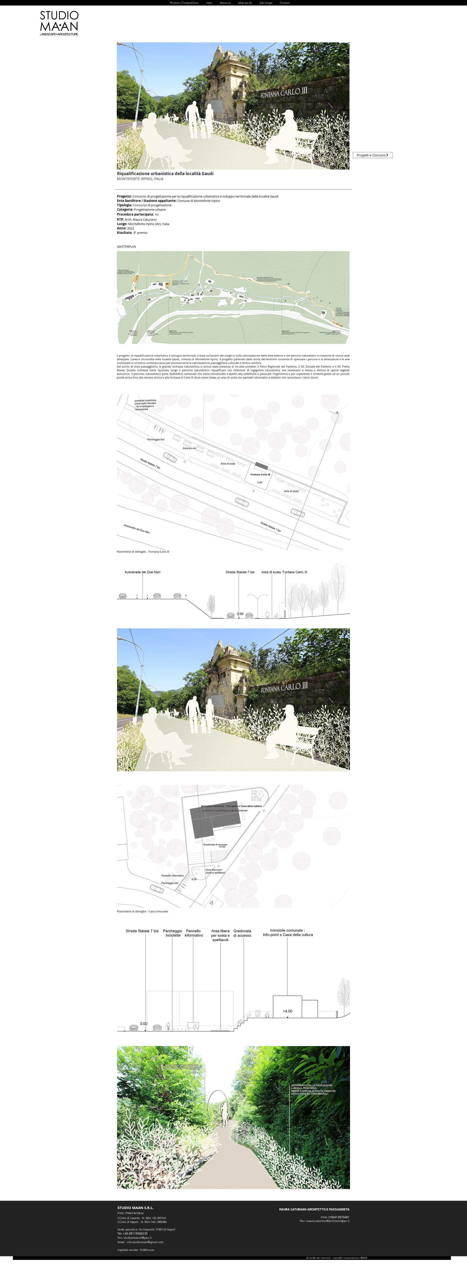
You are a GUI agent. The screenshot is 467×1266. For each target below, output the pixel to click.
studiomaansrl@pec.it (138, 1237)
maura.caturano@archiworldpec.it (328, 1221)
